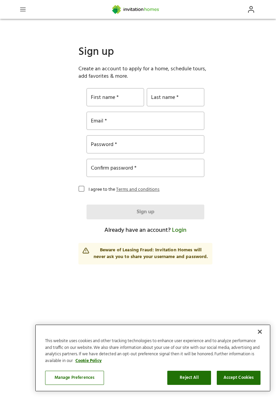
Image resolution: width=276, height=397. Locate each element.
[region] (153, 358)
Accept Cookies (238, 377)
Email (97, 121)
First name (103, 97)
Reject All (189, 377)
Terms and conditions (138, 189)
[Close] (259, 331)
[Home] (136, 9)
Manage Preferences (75, 377)
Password (102, 144)
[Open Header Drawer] (23, 9)
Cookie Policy (88, 360)
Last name (163, 97)
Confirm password (112, 168)
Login (179, 230)
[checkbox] (81, 188)
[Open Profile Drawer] (251, 9)
